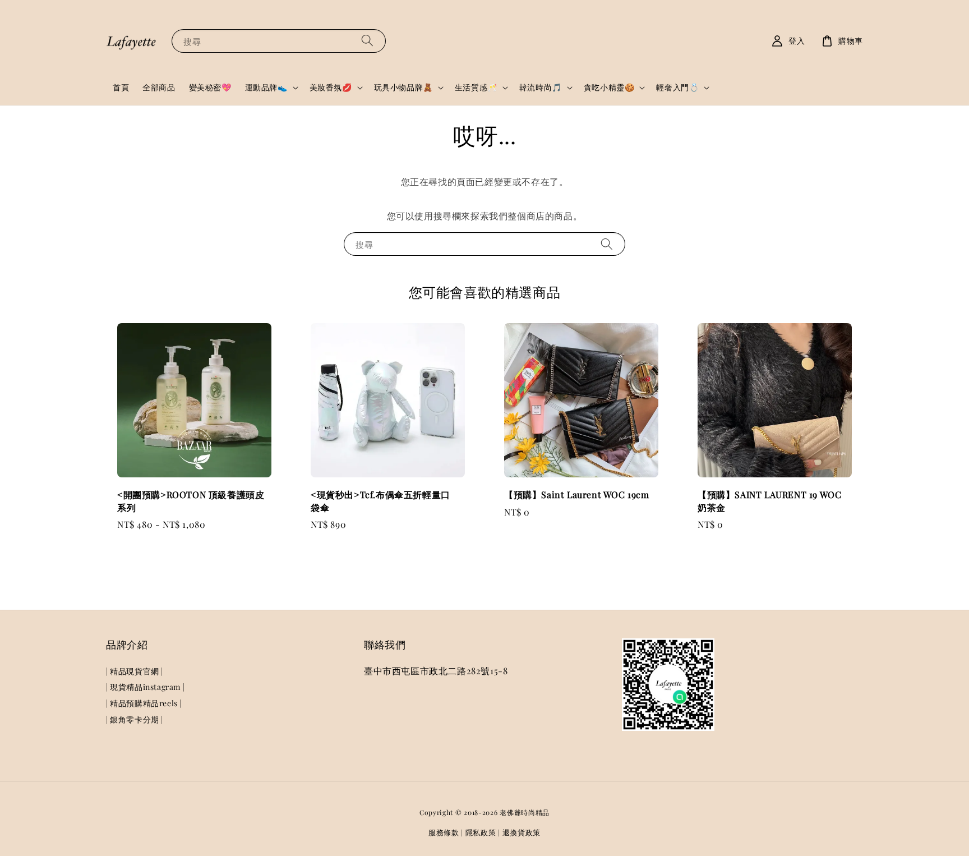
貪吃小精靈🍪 (609, 87)
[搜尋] (367, 41)
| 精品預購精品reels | (144, 703)
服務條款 (443, 832)
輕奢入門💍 (677, 87)
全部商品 (158, 87)
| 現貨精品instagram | (145, 687)
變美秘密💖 (210, 87)
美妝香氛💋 (331, 87)
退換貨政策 (521, 832)
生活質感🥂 (476, 87)
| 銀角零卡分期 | (134, 719)
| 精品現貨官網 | (134, 671)
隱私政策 (480, 832)
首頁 (121, 87)
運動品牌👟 (266, 87)
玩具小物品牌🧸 (403, 87)
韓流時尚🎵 (540, 87)
